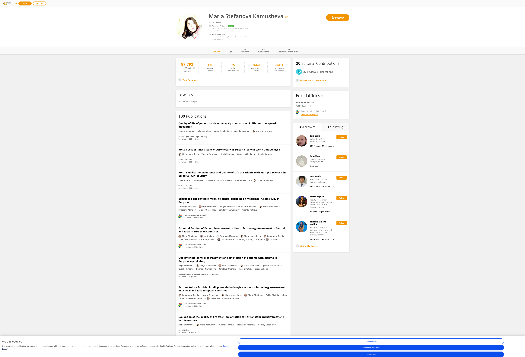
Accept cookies (371, 354)
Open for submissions (309, 114)
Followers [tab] (307, 127)
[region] (262, 346)
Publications (263, 50)
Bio (230, 51)
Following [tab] (335, 127)
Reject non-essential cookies (371, 347)
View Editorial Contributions (313, 80)
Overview (216, 51)
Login (25, 3)
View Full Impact (190, 80)
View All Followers (308, 246)
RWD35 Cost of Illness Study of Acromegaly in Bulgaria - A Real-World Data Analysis (229, 149)
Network (245, 50)
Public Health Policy (304, 106)
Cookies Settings (371, 341)
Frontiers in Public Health (314, 111)
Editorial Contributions (289, 50)
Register (39, 3)
